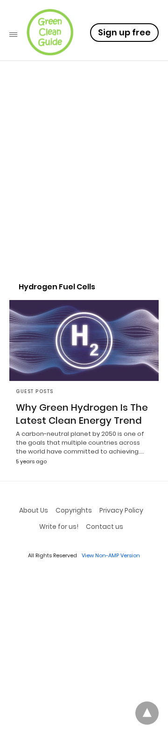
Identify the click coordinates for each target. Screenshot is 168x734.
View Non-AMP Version (111, 555)
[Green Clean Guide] (50, 32)
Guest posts (35, 391)
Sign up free (124, 32)
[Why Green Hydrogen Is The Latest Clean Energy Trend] (84, 340)
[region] (84, 193)
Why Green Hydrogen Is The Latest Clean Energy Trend (82, 414)
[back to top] (147, 713)
